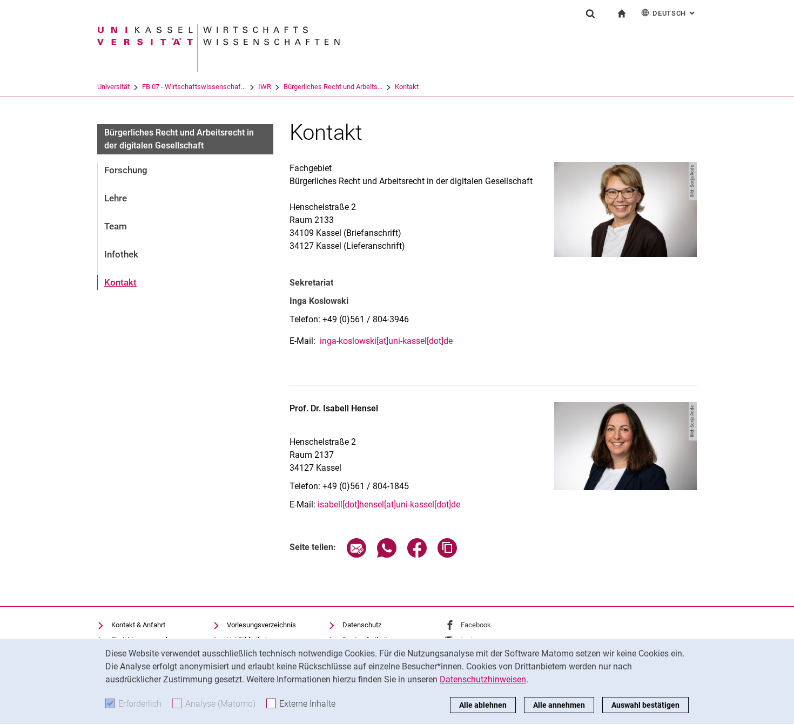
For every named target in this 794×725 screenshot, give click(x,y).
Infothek (121, 254)
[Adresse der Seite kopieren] (447, 555)
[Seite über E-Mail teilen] (356, 555)
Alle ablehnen (483, 705)
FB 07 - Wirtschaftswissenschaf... (194, 87)
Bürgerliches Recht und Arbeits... (333, 87)
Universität (113, 87)
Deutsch (674, 13)
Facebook (476, 625)
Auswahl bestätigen (645, 705)
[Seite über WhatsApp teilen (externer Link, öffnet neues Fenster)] (386, 555)
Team (115, 226)
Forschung (125, 170)
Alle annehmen (559, 705)
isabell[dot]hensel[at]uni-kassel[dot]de (389, 504)
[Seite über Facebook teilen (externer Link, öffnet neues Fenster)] (417, 555)
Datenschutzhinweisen (483, 679)
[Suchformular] (590, 13)
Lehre (115, 198)
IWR (264, 87)
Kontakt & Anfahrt (138, 625)
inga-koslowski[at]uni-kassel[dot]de (386, 341)
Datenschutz (361, 625)
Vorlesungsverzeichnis (261, 625)
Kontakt (407, 87)
